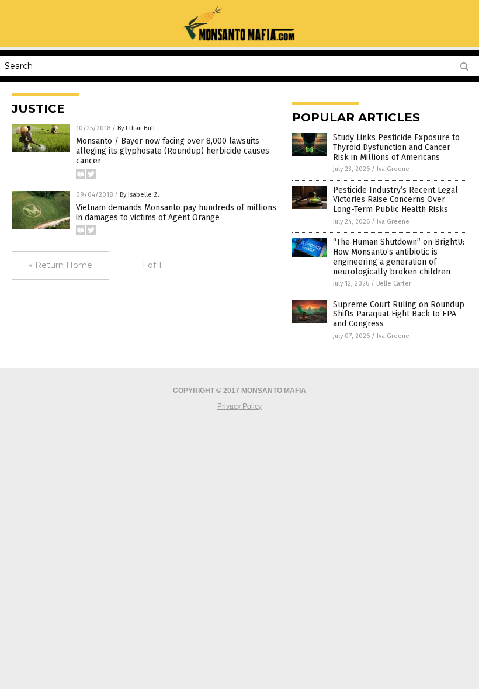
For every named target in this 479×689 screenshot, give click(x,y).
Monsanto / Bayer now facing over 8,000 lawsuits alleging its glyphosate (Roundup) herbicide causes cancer (172, 151)
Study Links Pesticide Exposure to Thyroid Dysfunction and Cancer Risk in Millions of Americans (396, 147)
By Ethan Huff (136, 128)
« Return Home (60, 265)
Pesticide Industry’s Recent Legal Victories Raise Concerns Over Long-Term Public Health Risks (395, 200)
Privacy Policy (239, 406)
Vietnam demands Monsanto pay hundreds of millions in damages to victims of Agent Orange (176, 212)
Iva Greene (393, 169)
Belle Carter (393, 283)
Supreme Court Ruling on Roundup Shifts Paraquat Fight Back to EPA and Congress (398, 314)
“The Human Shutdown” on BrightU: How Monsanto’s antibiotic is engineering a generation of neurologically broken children (398, 256)
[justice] (239, 38)
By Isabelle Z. (139, 195)
